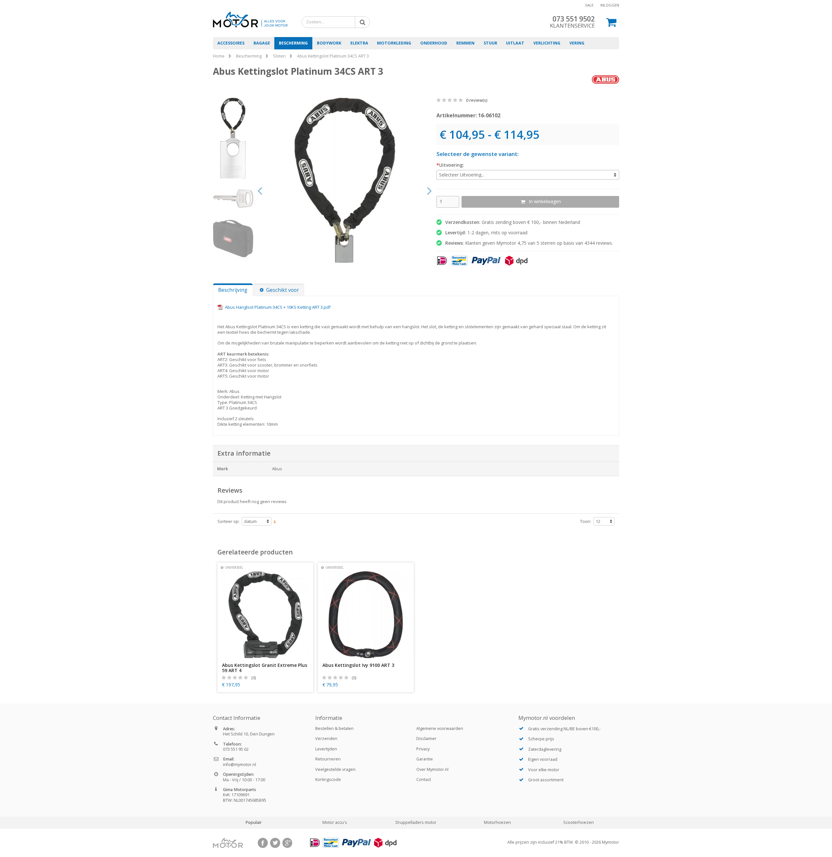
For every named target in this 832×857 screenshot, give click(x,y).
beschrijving (232, 290)
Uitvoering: (451, 165)
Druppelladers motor (416, 822)
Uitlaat (515, 43)
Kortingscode (328, 779)
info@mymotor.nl (239, 764)
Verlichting (546, 43)
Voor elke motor (543, 770)
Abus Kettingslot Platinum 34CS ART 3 (333, 56)
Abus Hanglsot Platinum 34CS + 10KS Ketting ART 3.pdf (278, 307)
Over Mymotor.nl (432, 769)
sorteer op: (228, 521)
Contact (423, 779)
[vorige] (260, 190)
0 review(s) (476, 100)
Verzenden (326, 738)
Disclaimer (426, 738)
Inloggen (609, 5)
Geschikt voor (282, 290)
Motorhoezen (497, 822)
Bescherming (293, 43)
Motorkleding (394, 43)
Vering (576, 43)
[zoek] (361, 22)
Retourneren (328, 759)
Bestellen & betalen (334, 728)
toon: (585, 521)
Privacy (423, 749)
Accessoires (230, 43)
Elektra (359, 43)
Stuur (490, 43)
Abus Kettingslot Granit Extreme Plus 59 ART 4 (264, 668)
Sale (589, 5)
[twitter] (275, 843)
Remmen (465, 43)
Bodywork (329, 43)
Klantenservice (572, 25)
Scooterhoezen (578, 822)
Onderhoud (433, 43)
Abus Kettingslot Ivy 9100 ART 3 (358, 665)
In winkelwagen (545, 201)
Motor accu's (334, 822)
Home (219, 56)
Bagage (262, 43)
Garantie (424, 759)
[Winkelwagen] (611, 22)
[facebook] (263, 843)
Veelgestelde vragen (335, 769)
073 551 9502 (573, 19)
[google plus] (287, 843)
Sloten (279, 56)
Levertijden (326, 749)
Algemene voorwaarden (439, 728)
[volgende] (429, 190)
